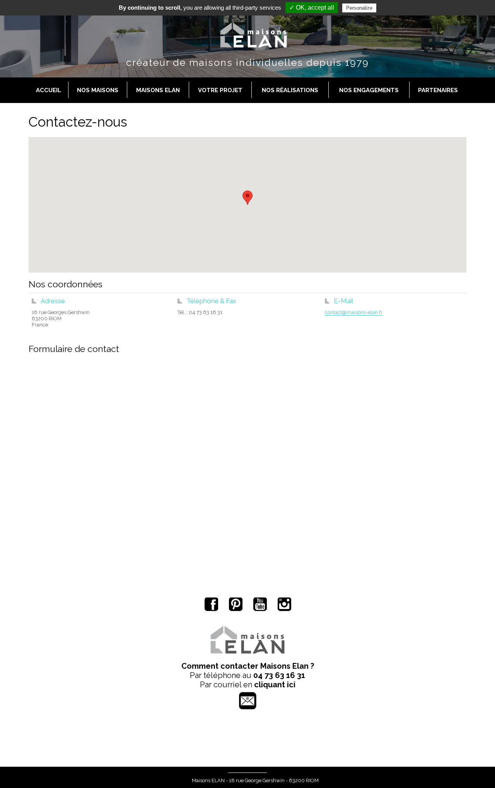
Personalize (359, 8)
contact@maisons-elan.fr (353, 312)
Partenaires (438, 90)
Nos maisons (97, 90)
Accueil (48, 90)
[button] (247, 198)
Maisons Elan (158, 90)
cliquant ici (274, 684)
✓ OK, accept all (311, 7)
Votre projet (220, 90)
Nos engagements (369, 90)
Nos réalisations (290, 90)
